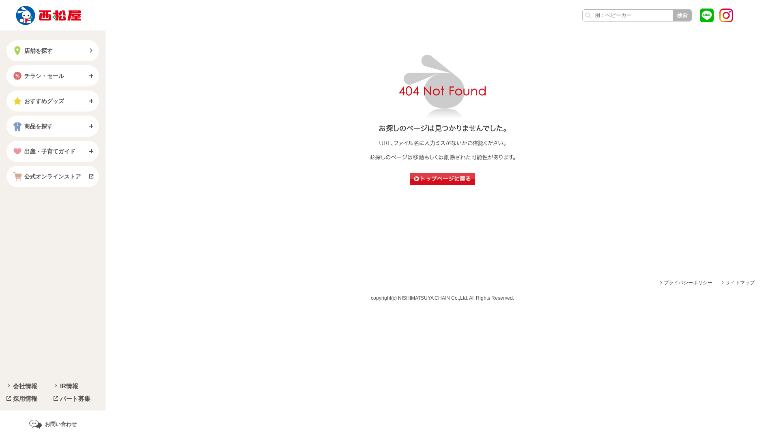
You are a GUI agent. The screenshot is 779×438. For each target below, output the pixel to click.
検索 (682, 15)
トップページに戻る (442, 179)
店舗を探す (38, 50)
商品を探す (38, 126)
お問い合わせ (61, 424)
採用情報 (25, 398)
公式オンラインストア (52, 176)
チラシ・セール (44, 76)
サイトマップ (740, 283)
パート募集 (75, 398)
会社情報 (25, 385)
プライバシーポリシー (688, 283)
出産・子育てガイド (49, 151)
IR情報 (69, 385)
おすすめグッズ (44, 101)
